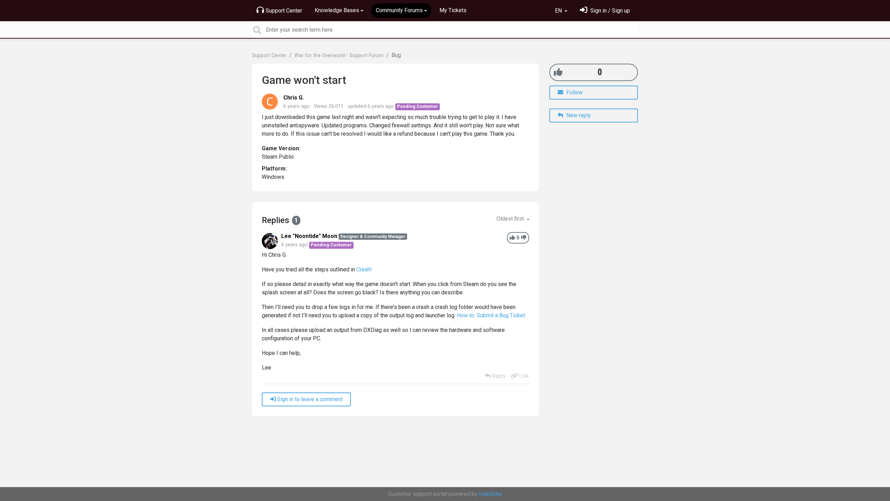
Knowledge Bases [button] (337, 10)
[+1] (558, 72)
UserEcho (490, 494)
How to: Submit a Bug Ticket (491, 315)
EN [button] (559, 10)
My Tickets (453, 10)
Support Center (284, 10)
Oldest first (510, 218)
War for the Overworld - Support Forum (338, 55)
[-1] (523, 238)
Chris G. (293, 97)
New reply (578, 115)
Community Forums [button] (399, 10)
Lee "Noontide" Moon (309, 236)
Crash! (364, 269)
